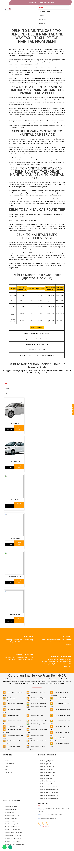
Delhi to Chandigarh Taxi (47, 781)
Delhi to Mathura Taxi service (49, 790)
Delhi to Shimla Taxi (11, 809)
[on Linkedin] (47, 823)
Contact (42, 23)
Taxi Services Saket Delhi (38, 704)
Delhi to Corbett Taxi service (14, 838)
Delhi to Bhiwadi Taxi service (49, 792)
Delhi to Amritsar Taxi (11, 821)
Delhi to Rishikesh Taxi (47, 775)
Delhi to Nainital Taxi (46, 769)
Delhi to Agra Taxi (45, 764)
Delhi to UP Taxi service (12, 830)
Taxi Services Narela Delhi (15, 726)
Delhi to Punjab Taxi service (49, 795)
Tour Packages (44, 11)
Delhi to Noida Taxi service (48, 787)
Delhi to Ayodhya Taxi (47, 761)
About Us (42, 19)
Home (41, 7)
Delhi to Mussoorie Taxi (47, 772)
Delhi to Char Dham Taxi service (15, 844)
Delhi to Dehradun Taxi (12, 815)
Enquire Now (19, 428)
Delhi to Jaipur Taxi (46, 778)
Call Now (9, 429)
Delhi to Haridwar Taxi (47, 766)
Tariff (41, 15)
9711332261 (32, 2)
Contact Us (8, 772)
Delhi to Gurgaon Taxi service (49, 784)
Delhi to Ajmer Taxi (11, 806)
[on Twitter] (43, 823)
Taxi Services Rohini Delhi (39, 721)
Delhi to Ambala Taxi (11, 812)
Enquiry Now (73, 409)
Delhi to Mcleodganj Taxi (12, 824)
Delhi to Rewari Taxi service (13, 832)
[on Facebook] (39, 823)
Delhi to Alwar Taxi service (13, 835)
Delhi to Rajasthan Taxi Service (49, 798)
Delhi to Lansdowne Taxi (12, 827)
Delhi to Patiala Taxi (11, 818)
